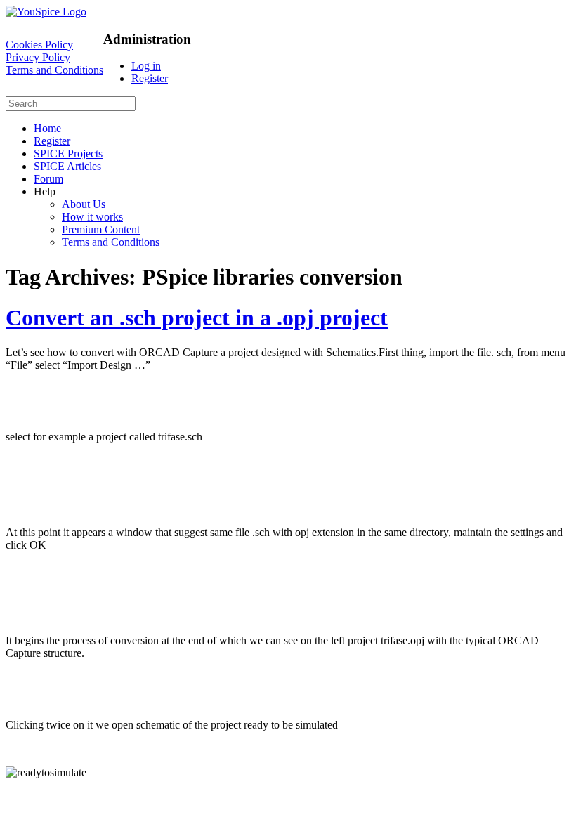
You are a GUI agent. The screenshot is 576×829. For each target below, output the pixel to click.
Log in (146, 66)
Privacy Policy (38, 57)
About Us (83, 204)
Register (149, 78)
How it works (92, 217)
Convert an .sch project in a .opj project (197, 317)
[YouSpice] (46, 12)
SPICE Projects (68, 153)
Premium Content (101, 229)
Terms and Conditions (54, 70)
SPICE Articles (67, 166)
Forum (48, 179)
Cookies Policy (39, 45)
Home (47, 128)
